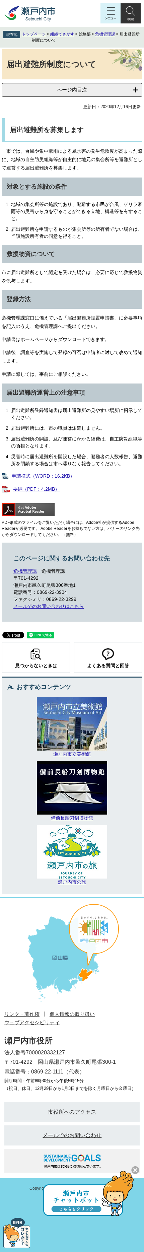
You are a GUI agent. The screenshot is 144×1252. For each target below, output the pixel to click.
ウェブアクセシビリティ (32, 1022)
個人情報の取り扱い (72, 1014)
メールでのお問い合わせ (72, 1135)
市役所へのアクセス (72, 1112)
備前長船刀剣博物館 (72, 818)
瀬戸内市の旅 (72, 882)
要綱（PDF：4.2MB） (36, 489)
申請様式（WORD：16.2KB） (43, 476)
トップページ (34, 34)
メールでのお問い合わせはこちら (48, 606)
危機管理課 (105, 34)
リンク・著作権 (22, 1014)
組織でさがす (62, 34)
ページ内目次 (72, 89)
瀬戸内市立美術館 (72, 754)
